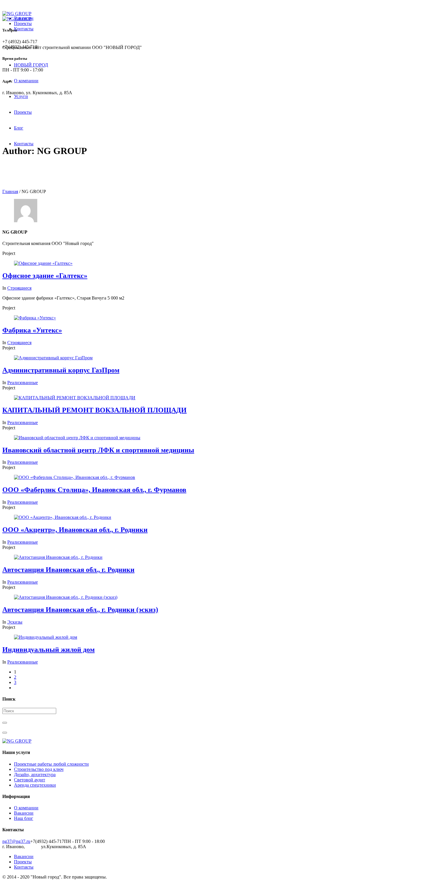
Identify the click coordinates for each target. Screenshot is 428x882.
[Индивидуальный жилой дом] (45, 637)
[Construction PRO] (214, 741)
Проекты (23, 23)
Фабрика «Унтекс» (32, 330)
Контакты (23, 28)
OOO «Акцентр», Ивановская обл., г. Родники (75, 529)
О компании (26, 807)
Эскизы (14, 622)
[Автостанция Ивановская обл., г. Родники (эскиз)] (65, 597)
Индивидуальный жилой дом (48, 649)
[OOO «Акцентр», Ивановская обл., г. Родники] (62, 517)
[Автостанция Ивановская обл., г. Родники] (58, 557)
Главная (10, 191)
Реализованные (22, 382)
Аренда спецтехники (35, 785)
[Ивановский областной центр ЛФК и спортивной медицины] (77, 437)
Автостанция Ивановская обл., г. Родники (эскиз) (80, 609)
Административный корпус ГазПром (60, 370)
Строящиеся (19, 288)
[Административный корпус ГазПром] (53, 357)
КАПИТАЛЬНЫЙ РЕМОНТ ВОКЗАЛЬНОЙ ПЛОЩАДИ (94, 410)
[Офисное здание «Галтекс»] (43, 263)
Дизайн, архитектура (35, 774)
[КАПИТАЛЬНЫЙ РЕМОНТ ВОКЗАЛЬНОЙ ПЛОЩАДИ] (74, 397)
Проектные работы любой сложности (51, 764)
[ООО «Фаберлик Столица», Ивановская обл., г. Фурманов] (74, 477)
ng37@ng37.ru (16, 841)
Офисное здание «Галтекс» (44, 275)
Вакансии (23, 813)
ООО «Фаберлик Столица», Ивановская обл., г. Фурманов (94, 490)
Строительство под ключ (38, 769)
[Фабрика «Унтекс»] (35, 317)
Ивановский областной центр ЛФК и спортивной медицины (98, 450)
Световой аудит (29, 779)
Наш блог (23, 818)
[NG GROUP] (16, 16)
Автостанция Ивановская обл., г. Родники (68, 569)
